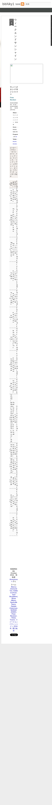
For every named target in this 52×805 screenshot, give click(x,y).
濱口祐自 (13, 480)
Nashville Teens (13, 195)
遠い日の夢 (11, 480)
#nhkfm (15, 144)
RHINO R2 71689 (17, 298)
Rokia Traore (13, 317)
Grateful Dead (13, 386)
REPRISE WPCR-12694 (17, 501)
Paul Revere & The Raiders (13, 220)
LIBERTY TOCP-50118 (17, 249)
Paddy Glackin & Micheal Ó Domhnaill (13, 418)
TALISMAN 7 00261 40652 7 (17, 364)
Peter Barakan (13, 615)
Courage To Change (11, 364)
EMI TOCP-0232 (17, 195)
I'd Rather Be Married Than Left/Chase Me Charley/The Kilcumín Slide (11, 418)
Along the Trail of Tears (11, 465)
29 (16, 136)
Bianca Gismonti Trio (13, 339)
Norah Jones (13, 275)
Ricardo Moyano (13, 524)
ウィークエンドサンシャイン (15, 39)
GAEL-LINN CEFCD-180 (17, 418)
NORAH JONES (14, 611)
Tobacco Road (11, 195)
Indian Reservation (11, 220)
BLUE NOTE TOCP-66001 (17, 275)
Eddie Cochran (13, 249)
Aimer (11, 317)
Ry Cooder (13, 500)
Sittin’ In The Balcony (11, 249)
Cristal (11, 339)
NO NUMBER (16, 386)
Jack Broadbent (13, 450)
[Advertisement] (31, 57)
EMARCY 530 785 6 (17, 317)
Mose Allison (13, 298)
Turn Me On (11, 275)
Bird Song (11, 386)
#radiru (15, 141)
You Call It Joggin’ (11, 298)
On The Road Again (11, 450)
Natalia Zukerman (13, 364)
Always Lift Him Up (11, 500)
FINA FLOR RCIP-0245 (17, 339)
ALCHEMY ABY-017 (17, 524)
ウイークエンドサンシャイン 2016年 (13, 624)
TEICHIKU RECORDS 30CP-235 (17, 220)
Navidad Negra (11, 524)
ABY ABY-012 (17, 481)
